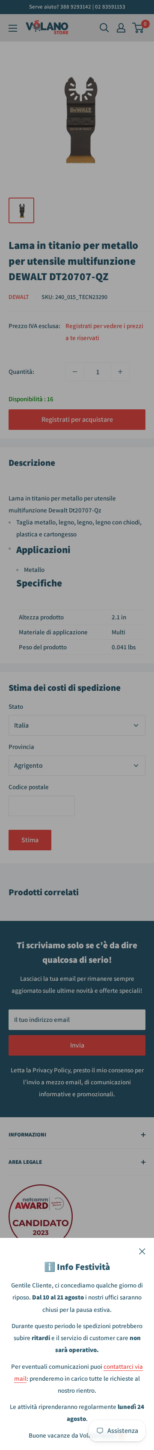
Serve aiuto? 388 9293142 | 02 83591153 (77, 6)
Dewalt (19, 297)
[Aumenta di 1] (120, 372)
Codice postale (29, 787)
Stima (29, 839)
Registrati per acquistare (77, 419)
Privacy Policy (51, 1070)
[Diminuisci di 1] (75, 372)
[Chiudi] (142, 1251)
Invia (77, 1045)
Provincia (21, 747)
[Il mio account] (121, 28)
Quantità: (21, 371)
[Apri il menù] (13, 28)
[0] (138, 28)
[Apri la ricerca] (104, 28)
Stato (16, 706)
